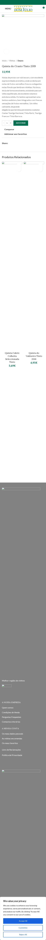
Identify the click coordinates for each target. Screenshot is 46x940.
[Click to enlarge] (6, 51)
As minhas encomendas (12, 738)
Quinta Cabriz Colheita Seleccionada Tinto (12, 357)
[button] (19, 169)
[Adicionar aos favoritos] (19, 165)
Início (4, 61)
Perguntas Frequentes (11, 717)
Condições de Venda (11, 712)
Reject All (23, 934)
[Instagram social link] (39, 2)
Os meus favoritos (10, 743)
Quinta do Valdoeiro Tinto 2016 (34, 356)
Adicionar (21, 123)
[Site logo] (23, 8)
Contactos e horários (11, 721)
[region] (23, 918)
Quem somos (7, 707)
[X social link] (13, 143)
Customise (23, 928)
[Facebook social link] (35, 2)
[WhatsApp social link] (42, 2)
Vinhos (12, 61)
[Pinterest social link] (15, 143)
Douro (20, 61)
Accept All (23, 921)
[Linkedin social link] (18, 143)
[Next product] (43, 60)
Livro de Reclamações (11, 749)
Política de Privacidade (12, 755)
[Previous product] (37, 60)
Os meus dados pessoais (12, 733)
